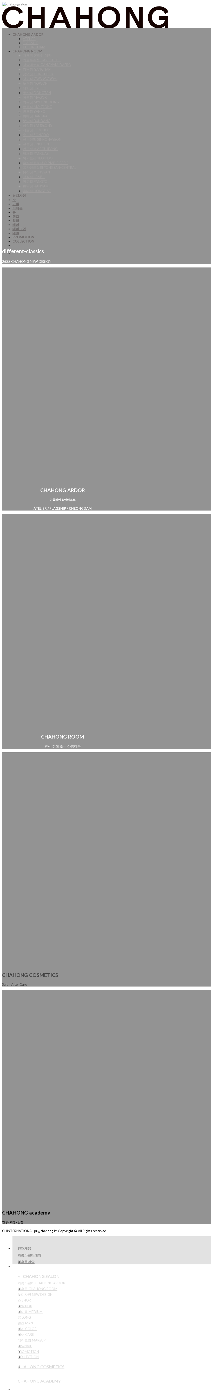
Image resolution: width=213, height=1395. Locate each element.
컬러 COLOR (27, 1329)
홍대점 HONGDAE (37, 191)
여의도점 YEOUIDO (38, 158)
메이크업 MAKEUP (32, 1340)
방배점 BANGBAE (36, 116)
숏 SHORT (25, 1300)
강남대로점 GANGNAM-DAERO (47, 65)
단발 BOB (25, 1306)
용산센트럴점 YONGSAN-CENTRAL (49, 167)
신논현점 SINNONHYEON (42, 139)
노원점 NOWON (35, 83)
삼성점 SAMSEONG (37, 125)
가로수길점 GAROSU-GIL (42, 60)
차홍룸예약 (26, 1262)
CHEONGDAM (34, 47)
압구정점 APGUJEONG (40, 149)
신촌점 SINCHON (36, 144)
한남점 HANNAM (36, 186)
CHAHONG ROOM (27, 51)
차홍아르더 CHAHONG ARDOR (41, 1283)
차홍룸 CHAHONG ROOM (37, 1289)
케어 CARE (26, 1334)
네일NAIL (25, 1346)
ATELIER (29, 39)
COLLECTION (23, 241)
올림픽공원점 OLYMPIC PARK (45, 163)
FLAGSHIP (30, 43)
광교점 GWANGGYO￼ (40, 79)
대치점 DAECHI (34, 88)
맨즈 (15, 216)
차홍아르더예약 (29, 1255)
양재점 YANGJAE (36, 153)
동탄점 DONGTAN (37, 93)
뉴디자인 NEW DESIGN (35, 1294)
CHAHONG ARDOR (28, 34)
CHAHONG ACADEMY (39, 1380)
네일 (15, 233)
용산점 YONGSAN (36, 172)
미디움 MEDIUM (30, 1312)
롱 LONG (24, 1317)
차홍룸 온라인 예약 (37, 55)
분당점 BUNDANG (36, 121)
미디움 (17, 208)
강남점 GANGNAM (37, 69)
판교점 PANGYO (35, 181)
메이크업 (19, 229)
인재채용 (24, 1248)
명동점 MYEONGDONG (41, 102)
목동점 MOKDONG (37, 107)
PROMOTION (23, 237)
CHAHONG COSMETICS (41, 1366)
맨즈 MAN (25, 1323)
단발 (15, 204)
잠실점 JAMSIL (34, 177)
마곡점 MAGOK (35, 97)
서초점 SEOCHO (35, 130)
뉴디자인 (19, 195)
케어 (15, 225)
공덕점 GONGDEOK (38, 74)
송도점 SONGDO (36, 135)
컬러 (15, 220)
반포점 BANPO (34, 111)
